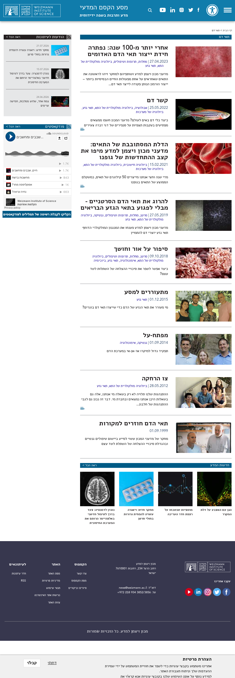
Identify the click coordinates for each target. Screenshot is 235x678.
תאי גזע (150, 66)
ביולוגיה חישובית (135, 165)
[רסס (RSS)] (69, 37)
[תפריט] (228, 10)
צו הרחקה (155, 379)
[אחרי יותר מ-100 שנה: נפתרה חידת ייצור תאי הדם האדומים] (204, 61)
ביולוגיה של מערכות (149, 112)
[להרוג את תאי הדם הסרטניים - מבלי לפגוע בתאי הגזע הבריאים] (204, 215)
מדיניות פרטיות (51, 580)
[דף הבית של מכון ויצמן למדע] (32, 10)
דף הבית (227, 30)
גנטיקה (99, 215)
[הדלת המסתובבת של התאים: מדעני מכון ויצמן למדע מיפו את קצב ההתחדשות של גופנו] (204, 158)
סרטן (143, 215)
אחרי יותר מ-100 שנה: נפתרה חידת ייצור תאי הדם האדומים (128, 51)
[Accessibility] (212, 10)
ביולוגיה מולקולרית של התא (114, 108)
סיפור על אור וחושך (141, 249)
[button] (150, 10)
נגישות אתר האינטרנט (47, 595)
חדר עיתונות (19, 573)
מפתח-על (155, 335)
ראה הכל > (89, 465)
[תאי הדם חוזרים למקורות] (204, 437)
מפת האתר (54, 573)
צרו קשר (82, 573)
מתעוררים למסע (146, 292)
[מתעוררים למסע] (204, 306)
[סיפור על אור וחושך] (204, 263)
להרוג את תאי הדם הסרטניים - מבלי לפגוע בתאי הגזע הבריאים (124, 204)
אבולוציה (141, 108)
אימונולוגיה (128, 261)
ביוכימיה (100, 261)
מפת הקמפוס (79, 580)
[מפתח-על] (204, 349)
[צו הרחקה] (204, 392)
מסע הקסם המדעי (104, 10)
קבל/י (32, 663)
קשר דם (157, 100)
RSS (23, 580)
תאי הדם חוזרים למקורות (133, 424)
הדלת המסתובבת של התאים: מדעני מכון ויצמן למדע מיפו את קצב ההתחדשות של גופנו (124, 151)
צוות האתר (54, 602)
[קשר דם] (204, 114)
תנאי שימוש (53, 588)
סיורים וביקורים (77, 588)
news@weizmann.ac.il (133, 587)
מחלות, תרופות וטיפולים (130, 62)
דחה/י (52, 663)
